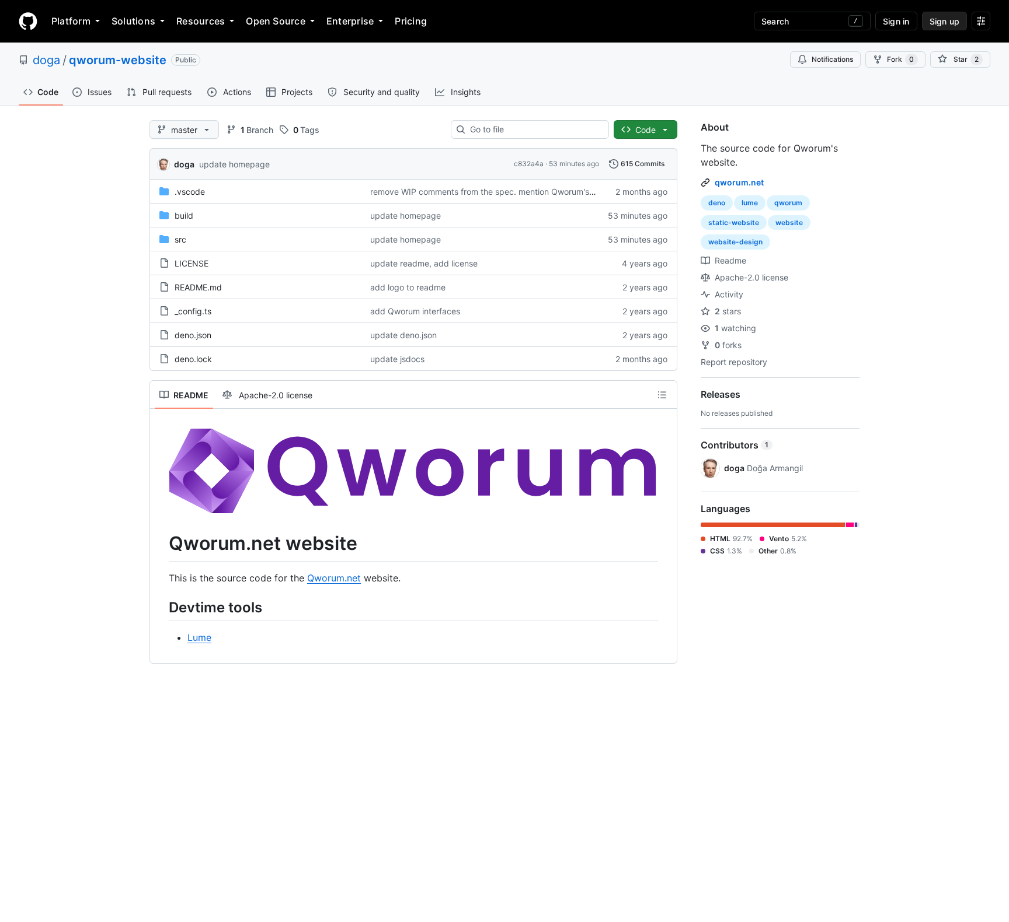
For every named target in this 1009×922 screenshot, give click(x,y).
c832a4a (529, 163)
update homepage (234, 164)
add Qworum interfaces (415, 311)
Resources (200, 21)
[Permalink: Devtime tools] (160, 607)
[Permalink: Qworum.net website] (160, 544)
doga (46, 60)
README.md (198, 287)
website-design (735, 241)
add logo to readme (408, 287)
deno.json (193, 335)
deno (716, 202)
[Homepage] (28, 21)
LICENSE (191, 263)
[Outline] (662, 394)
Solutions (133, 21)
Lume (199, 637)
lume (750, 202)
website (789, 222)
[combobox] (534, 129)
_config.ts (193, 311)
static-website (733, 222)
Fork (900, 59)
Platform (71, 21)
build (184, 215)
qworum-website (117, 60)
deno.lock (193, 359)
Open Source (275, 21)
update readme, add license (424, 263)
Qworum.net (334, 578)
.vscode (190, 192)
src (180, 239)
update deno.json (403, 335)
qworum (788, 202)
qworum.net (739, 182)
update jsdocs (397, 359)
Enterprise (350, 21)
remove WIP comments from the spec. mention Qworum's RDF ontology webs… (521, 192)
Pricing (411, 21)
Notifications (832, 59)
